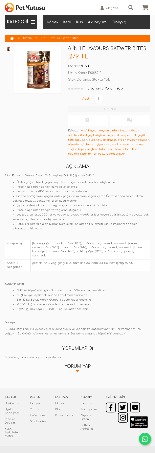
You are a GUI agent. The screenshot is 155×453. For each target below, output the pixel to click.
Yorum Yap (114, 88)
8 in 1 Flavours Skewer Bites (59, 38)
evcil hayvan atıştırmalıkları (100, 130)
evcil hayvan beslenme (127, 144)
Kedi (67, 22)
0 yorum (94, 88)
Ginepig (119, 22)
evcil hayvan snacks (102, 140)
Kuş (79, 22)
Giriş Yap (112, 8)
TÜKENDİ (109, 108)
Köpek (52, 22)
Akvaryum (97, 22)
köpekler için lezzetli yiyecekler (89, 144)
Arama (27, 38)
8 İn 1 (85, 66)
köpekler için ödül (124, 135)
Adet (85, 98)
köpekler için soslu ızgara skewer (102, 153)
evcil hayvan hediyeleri (133, 140)
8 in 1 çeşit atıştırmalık (95, 135)
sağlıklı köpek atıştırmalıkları (87, 149)
